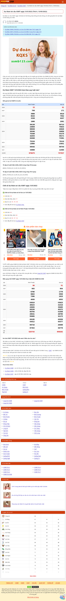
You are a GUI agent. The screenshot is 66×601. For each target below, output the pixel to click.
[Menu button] (63, 1)
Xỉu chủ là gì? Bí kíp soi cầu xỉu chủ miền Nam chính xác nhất (28, 495)
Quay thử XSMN (7, 403)
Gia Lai (5, 449)
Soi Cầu (34, 583)
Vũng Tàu (5, 435)
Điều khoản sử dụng (33, 597)
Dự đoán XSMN (9, 371)
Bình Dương (37, 414)
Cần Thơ (36, 419)
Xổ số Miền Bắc (6, 463)
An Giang (4, 387)
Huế (35, 449)
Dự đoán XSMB (9, 368)
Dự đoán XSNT (20, 221)
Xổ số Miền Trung (7, 440)
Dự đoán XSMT (9, 374)
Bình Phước (6, 417)
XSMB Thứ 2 (6, 467)
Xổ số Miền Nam (6, 408)
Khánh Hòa (6, 451)
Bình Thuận (5, 389)
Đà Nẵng (36, 444)
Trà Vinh (5, 433)
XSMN (3, 385)
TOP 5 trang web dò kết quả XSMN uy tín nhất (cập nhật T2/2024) (29, 486)
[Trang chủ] (7, 1)
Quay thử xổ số (6, 397)
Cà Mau (5, 419)
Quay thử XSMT (41, 273)
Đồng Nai (36, 421)
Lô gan (58, 583)
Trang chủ (9, 583)
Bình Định (25, 387)
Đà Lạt (5, 421)
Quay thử (42, 583)
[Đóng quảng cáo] (64, 595)
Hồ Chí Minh (6, 426)
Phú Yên (36, 453)
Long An (5, 428)
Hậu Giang (37, 424)
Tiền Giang (37, 431)
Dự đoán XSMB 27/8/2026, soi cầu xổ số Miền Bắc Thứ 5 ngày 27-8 (22, 34)
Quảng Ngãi (6, 458)
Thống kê (50, 583)
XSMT (50, 350)
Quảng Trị (25, 392)
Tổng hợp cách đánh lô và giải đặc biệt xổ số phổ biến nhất (28, 504)
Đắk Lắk (5, 446)
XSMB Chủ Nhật (7, 474)
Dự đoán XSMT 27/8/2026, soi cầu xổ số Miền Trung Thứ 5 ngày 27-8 (23, 32)
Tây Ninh (4, 392)
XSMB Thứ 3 (37, 467)
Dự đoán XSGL (20, 204)
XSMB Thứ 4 (6, 469)
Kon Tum (36, 451)
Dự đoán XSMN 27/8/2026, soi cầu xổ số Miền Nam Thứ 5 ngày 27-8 (23, 29)
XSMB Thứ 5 (37, 469)
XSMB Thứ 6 (6, 472)
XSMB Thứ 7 (37, 472)
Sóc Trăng (37, 428)
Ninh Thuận (6, 453)
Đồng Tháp (6, 424)
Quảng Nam (37, 456)
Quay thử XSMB (7, 401)
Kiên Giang (37, 426)
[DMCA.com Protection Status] (33, 587)
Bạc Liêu (36, 412)
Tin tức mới (5, 479)
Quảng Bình (26, 389)
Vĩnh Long (37, 433)
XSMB (44, 385)
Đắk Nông (37, 446)
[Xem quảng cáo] (62, 597)
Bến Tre (5, 414)
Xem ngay (13, 258)
